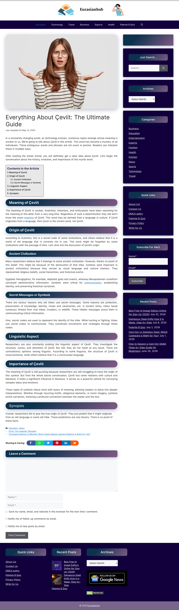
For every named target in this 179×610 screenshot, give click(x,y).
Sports (132, 166)
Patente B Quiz (127, 24)
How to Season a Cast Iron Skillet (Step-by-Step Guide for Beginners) (147, 347)
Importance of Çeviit (20, 189)
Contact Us (135, 209)
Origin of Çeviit (17, 176)
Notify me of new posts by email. (26, 526)
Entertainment (137, 138)
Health (111, 24)
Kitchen (133, 157)
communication (92, 282)
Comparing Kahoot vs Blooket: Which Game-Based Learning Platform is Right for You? (49, 434)
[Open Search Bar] (142, 25)
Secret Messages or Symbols (27, 183)
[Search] (163, 68)
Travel (71, 24)
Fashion (133, 147)
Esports (99, 24)
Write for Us (135, 228)
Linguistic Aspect (18, 186)
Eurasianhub (93, 605)
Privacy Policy (136, 223)
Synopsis (14, 193)
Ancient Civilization (22, 179)
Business (84, 24)
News (22, 428)
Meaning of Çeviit (18, 172)
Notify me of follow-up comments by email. (32, 518)
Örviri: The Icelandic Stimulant (22, 431)
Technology (57, 24)
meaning (29, 217)
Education (41, 24)
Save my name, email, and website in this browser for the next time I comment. (53, 511)
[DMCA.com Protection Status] (95, 593)
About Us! (134, 204)
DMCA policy (136, 213)
